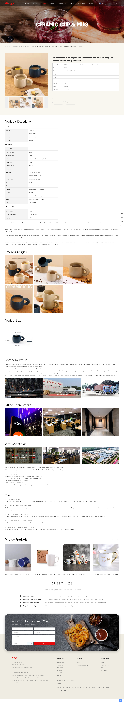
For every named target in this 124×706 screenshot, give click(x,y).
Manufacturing (62, 3)
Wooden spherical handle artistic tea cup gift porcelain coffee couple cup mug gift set (30, 574)
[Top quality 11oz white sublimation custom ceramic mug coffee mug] (47, 557)
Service (52, 3)
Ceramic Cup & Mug (28, 46)
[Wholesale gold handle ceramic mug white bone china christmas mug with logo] (106, 557)
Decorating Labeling (82, 665)
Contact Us (92, 3)
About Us (35, 3)
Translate (104, 7)
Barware (59, 670)
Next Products (71, 102)
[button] (112, 539)
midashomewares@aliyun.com (23, 667)
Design (78, 662)
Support (72, 3)
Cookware (60, 678)
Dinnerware (60, 662)
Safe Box (59, 683)
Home (27, 3)
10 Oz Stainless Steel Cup (32, 680)
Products (43, 3)
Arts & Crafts (61, 673)
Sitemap (94, 687)
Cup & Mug (19, 46)
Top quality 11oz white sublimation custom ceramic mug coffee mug (54, 574)
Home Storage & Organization (65, 680)
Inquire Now (58, 102)
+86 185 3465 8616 (23, 672)
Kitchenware (60, 675)
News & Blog (81, 3)
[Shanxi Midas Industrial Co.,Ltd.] (9, 3)
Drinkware (60, 667)
